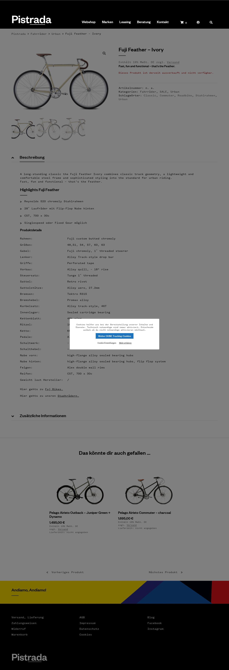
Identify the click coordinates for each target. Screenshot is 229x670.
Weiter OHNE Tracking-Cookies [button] (114, 336)
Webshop (89, 22)
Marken (107, 22)
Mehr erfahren (125, 342)
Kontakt (163, 22)
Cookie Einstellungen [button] (107, 342)
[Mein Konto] (198, 24)
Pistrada (31, 20)
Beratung (144, 22)
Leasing (125, 22)
